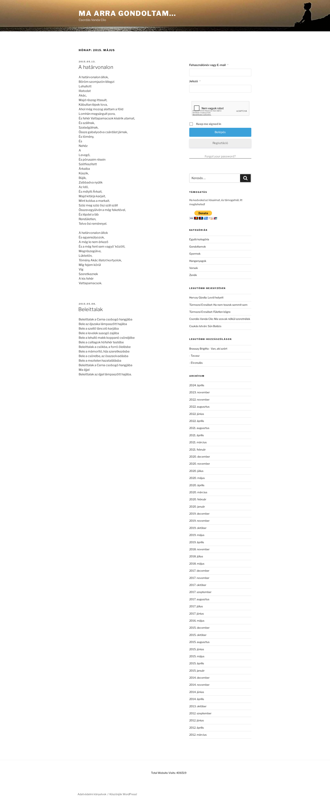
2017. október (197, 585)
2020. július (196, 470)
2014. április (196, 699)
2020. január (197, 506)
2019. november (199, 520)
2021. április (196, 435)
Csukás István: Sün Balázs (205, 326)
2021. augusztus (199, 428)
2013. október (197, 706)
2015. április (196, 663)
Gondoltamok (197, 246)
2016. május (196, 620)
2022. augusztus (199, 406)
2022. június (196, 413)
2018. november (199, 549)
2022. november (199, 399)
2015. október (197, 634)
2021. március (198, 442)
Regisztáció (220, 143)
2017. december (199, 570)
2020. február (197, 499)
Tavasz (195, 355)
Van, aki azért (219, 348)
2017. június (196, 613)
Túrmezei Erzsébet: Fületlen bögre (210, 311)
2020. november (199, 463)
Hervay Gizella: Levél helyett (206, 297)
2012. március (198, 734)
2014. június (196, 692)
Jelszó (195, 81)
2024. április (196, 385)
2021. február (197, 449)
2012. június (196, 720)
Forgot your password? (220, 156)
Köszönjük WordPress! (123, 794)
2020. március (198, 492)
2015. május (196, 656)
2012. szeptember (200, 713)
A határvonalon (95, 67)
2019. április (196, 542)
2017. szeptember (200, 592)
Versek (193, 268)
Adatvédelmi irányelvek (92, 794)
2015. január (197, 670)
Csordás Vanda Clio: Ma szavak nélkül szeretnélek (219, 318)
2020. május (197, 478)
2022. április (196, 420)
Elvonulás (197, 362)
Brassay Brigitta (199, 348)
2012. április (196, 727)
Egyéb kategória (199, 239)
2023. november (199, 392)
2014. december (199, 677)
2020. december (199, 456)
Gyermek (195, 253)
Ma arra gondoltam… (127, 13)
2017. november (199, 577)
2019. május (196, 535)
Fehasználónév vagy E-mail (208, 65)
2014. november (199, 684)
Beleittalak (90, 309)
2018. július (196, 556)
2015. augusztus (199, 642)
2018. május (196, 563)
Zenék (193, 275)
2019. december (199, 513)
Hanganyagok (197, 260)
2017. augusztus (199, 599)
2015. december (199, 627)
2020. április (196, 485)
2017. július (196, 606)
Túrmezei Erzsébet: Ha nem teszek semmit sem (218, 304)
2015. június (196, 649)
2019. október (197, 527)
